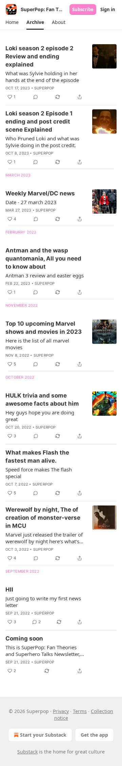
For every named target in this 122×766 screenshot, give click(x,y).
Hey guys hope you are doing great (39, 415)
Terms (80, 711)
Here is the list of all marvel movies (37, 344)
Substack (27, 751)
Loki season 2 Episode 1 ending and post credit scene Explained (39, 121)
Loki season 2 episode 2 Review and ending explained (39, 56)
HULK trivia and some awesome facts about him (42, 399)
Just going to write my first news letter (43, 601)
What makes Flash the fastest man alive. (37, 456)
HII (9, 589)
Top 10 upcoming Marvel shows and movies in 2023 (43, 327)
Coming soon (24, 638)
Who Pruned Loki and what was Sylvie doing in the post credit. (42, 141)
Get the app (94, 735)
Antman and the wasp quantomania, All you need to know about (43, 258)
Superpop (44, 88)
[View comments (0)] (35, 97)
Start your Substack (43, 735)
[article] (61, 72)
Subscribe (83, 9)
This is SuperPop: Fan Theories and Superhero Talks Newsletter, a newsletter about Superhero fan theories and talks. (44, 650)
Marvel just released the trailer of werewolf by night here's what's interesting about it (44, 538)
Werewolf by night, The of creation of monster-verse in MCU (42, 517)
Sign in (107, 9)
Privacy (61, 711)
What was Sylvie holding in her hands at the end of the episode (42, 76)
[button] (11, 22)
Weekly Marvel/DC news (40, 193)
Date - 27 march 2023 (31, 202)
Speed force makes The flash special (38, 473)
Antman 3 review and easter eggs (44, 275)
